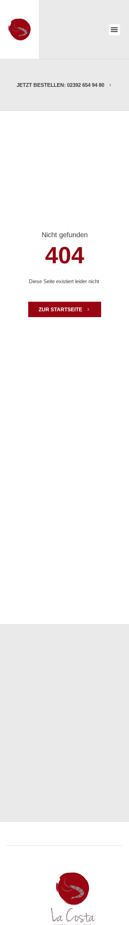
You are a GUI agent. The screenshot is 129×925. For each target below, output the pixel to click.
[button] (114, 29)
